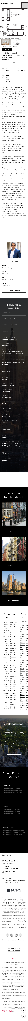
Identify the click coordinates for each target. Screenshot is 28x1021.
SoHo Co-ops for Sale (12, 813)
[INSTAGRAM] (11, 935)
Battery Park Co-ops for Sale (13, 834)
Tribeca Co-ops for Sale (13, 792)
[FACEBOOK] (16, 935)
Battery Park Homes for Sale (13, 830)
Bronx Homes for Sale (6, 678)
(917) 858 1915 (6, 273)
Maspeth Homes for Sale (6, 635)
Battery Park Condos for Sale (14, 832)
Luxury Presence (19, 940)
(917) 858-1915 (9, 873)
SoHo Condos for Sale (12, 811)
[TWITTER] (7, 935)
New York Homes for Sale (13, 624)
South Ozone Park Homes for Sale (6, 669)
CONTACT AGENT (14, 290)
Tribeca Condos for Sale (13, 790)
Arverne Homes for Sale (6, 695)
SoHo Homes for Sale (12, 809)
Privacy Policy (14, 950)
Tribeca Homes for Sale (13, 788)
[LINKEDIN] (20, 935)
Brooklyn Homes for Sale (13, 635)
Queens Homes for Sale (13, 659)
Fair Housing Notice (14, 894)
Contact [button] (14, 231)
